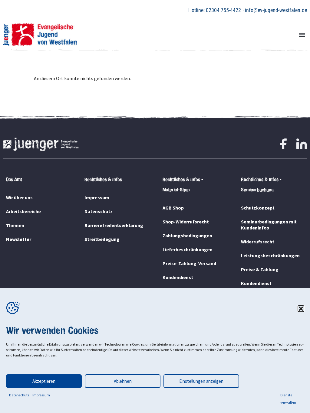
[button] (301, 309)
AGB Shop (173, 208)
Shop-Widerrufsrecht (186, 222)
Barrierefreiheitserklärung (113, 225)
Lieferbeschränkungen (188, 249)
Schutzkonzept (258, 208)
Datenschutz (19, 395)
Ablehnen (123, 381)
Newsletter (18, 239)
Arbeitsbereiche (23, 211)
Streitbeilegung (102, 239)
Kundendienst (178, 277)
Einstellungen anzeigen (201, 381)
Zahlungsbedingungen (187, 236)
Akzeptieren (43, 381)
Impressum (41, 395)
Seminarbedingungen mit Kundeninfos (269, 225)
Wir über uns (19, 197)
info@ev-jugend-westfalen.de (276, 10)
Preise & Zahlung (260, 269)
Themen (15, 225)
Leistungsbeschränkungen (270, 255)
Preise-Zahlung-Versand (189, 263)
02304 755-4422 (223, 10)
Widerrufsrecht (257, 242)
